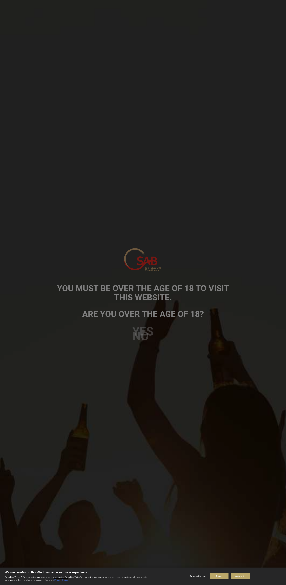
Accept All (240, 576)
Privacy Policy (61, 580)
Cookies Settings (198, 576)
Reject (219, 576)
